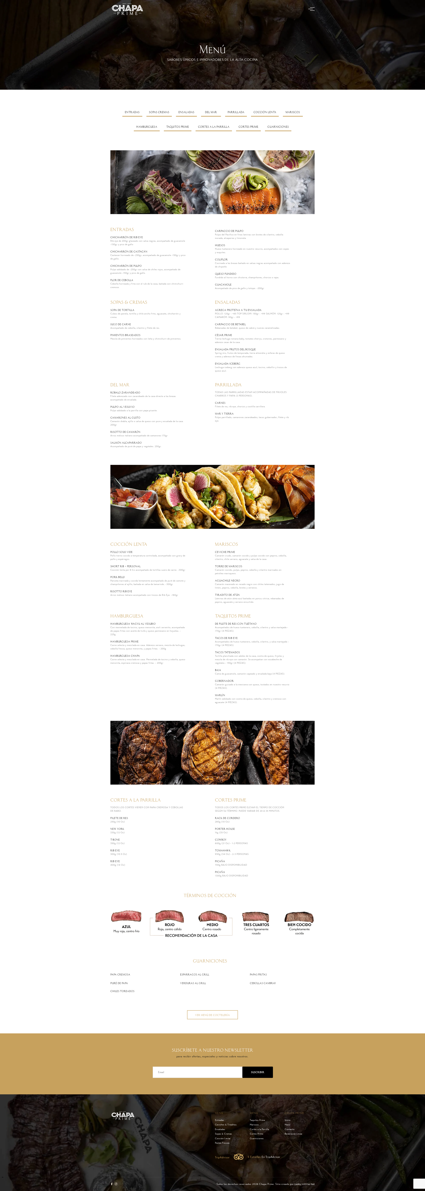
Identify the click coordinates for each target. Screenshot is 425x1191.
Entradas (219, 1120)
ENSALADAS (186, 112)
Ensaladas (220, 1129)
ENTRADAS (132, 112)
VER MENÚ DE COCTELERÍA (212, 1015)
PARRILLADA (236, 112)
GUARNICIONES (278, 127)
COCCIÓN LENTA (265, 112)
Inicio (288, 1120)
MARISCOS (293, 112)
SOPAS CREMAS (159, 112)
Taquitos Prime (257, 1120)
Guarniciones (257, 1138)
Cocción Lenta (222, 1138)
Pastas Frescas (222, 1143)
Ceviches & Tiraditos (226, 1124)
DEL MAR (211, 112)
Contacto (290, 1129)
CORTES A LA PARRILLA (213, 127)
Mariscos (254, 1124)
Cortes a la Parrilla (259, 1129)
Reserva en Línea (293, 1134)
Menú (287, 1124)
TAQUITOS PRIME (177, 127)
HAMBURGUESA (146, 127)
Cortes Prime (256, 1134)
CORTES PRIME (248, 127)
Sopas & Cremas (223, 1134)
